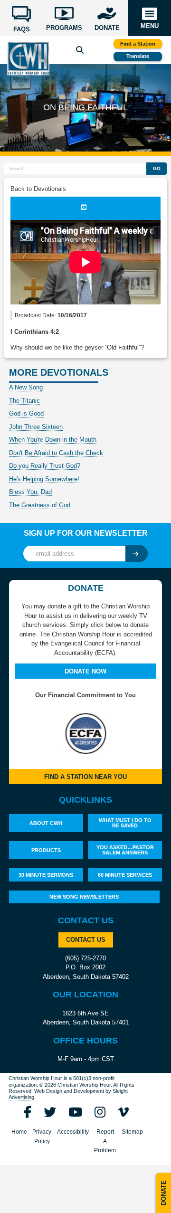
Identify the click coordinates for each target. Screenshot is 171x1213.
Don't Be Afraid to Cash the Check (56, 452)
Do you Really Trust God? (44, 465)
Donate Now (85, 671)
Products (46, 850)
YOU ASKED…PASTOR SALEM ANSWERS (125, 849)
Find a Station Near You (85, 776)
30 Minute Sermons (46, 875)
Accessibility (73, 1132)
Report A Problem (105, 1141)
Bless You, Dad (30, 491)
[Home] (28, 59)
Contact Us (85, 939)
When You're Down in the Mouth (52, 439)
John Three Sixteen (36, 426)
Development (89, 1091)
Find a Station (137, 44)
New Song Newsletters (84, 897)
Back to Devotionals (38, 188)
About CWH (45, 823)
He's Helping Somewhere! (44, 479)
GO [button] (157, 168)
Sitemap (132, 1132)
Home (19, 1132)
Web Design (48, 1091)
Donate (163, 1192)
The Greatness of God (39, 505)
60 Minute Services (125, 875)
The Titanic (24, 400)
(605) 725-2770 (85, 958)
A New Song (26, 387)
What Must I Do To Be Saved (125, 822)
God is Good (26, 413)
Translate (137, 56)
